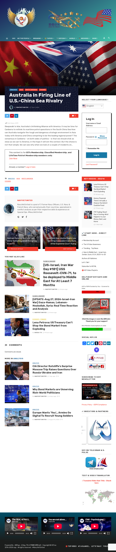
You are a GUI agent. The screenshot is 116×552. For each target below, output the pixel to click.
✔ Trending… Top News (90, 248)
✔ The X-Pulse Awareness (91, 244)
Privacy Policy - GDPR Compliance (94, 405)
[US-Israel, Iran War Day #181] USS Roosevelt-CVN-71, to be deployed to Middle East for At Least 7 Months (59, 275)
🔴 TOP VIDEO (71, 546)
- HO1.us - (17, 545)
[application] (21, 526)
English (90, 106)
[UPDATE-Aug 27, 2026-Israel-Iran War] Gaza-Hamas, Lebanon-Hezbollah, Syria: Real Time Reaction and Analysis (55, 304)
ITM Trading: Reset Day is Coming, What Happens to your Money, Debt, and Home (101, 216)
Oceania (43, 89)
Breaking (37, 38)
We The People (23, 38)
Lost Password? (92, 164)
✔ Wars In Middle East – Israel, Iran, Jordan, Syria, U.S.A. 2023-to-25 (94, 253)
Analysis (13, 89)
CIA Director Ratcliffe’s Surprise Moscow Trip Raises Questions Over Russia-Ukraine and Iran (54, 369)
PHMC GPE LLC (36, 545)
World (72, 38)
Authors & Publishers (89, 258)
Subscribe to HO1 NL (89, 266)
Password (90, 137)
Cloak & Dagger (49, 261)
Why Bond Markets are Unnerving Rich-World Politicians (53, 391)
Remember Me (93, 148)
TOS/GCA (107, 546)
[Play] (8, 533)
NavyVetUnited (22, 107)
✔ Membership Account (90, 240)
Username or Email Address (93, 124)
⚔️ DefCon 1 (61, 38)
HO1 (13, 38)
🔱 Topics (49, 38)
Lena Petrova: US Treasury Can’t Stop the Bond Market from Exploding (53, 325)
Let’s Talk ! (85, 262)
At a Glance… (84, 546)
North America (31, 89)
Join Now (13, 158)
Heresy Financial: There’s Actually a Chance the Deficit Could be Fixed (100, 201)
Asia (21, 89)
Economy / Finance (39, 319)
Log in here (30, 167)
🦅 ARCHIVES (83, 38)
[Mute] (31, 533)
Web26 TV (38, 332)
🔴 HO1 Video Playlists (90, 270)
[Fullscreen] (35, 533)
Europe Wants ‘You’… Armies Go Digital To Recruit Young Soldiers (53, 414)
